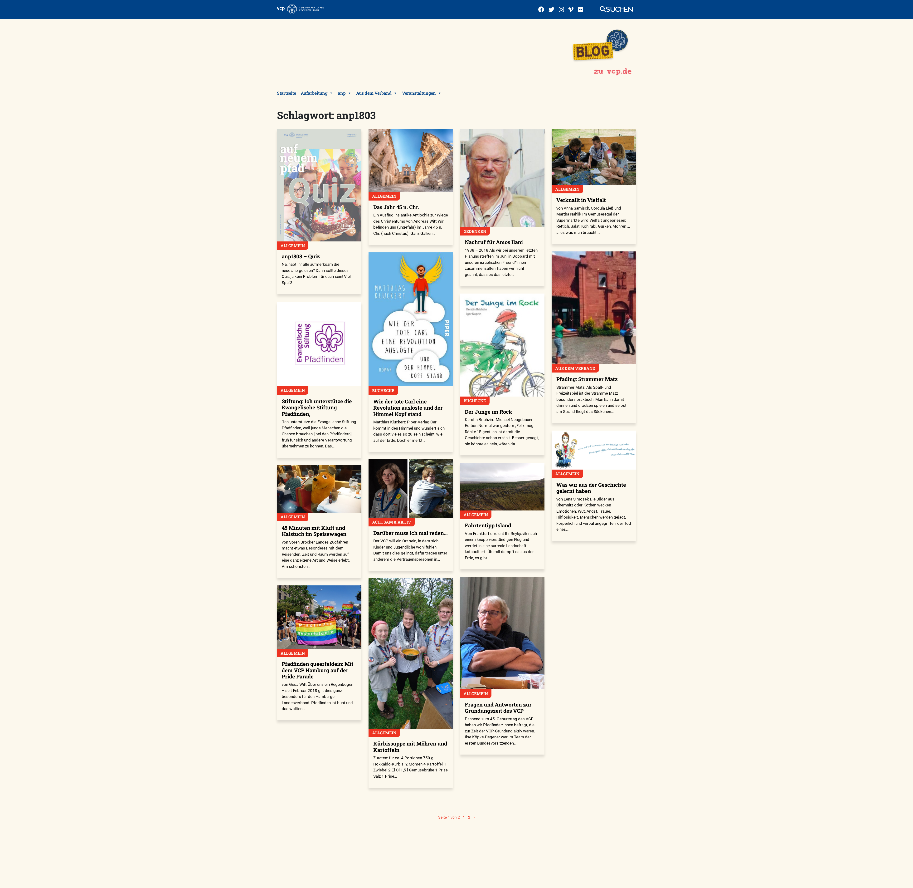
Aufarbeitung (314, 93)
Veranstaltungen (419, 93)
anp (342, 93)
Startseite (286, 93)
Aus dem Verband (374, 93)
